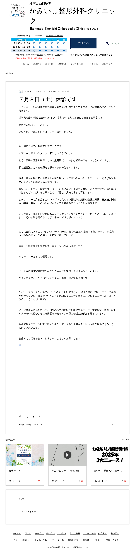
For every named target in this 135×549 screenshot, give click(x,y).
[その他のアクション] (114, 91)
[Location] (107, 43)
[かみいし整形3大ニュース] (110, 455)
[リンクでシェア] (39, 416)
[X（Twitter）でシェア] (26, 416)
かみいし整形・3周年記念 (65, 470)
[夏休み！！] (25, 455)
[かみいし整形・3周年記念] (68, 455)
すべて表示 (124, 439)
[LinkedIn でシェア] (33, 416)
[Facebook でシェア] (20, 416)
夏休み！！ (15, 470)
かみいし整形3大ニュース (108, 470)
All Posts (9, 73)
